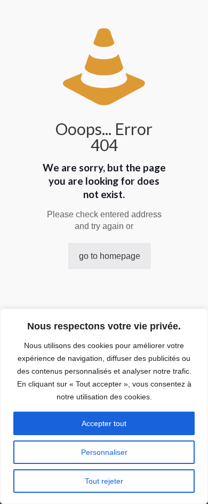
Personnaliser (104, 452)
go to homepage (109, 256)
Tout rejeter (104, 481)
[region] (104, 406)
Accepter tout (104, 423)
